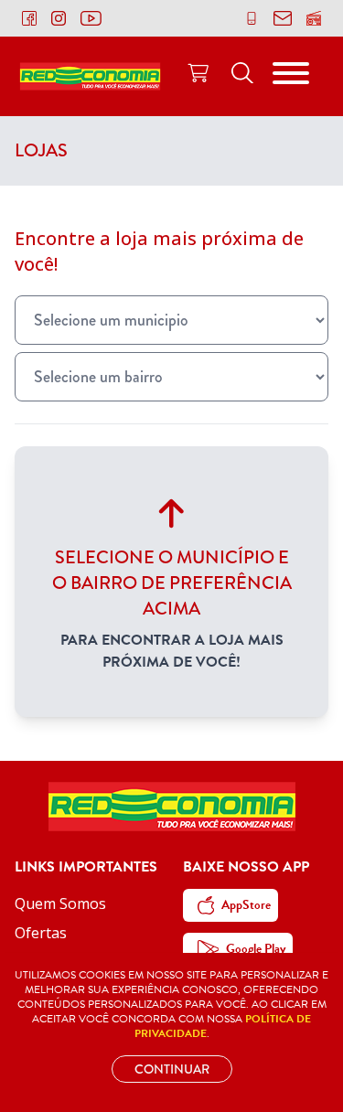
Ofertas (41, 933)
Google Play (255, 948)
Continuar (171, 1069)
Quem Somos (60, 903)
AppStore (246, 904)
